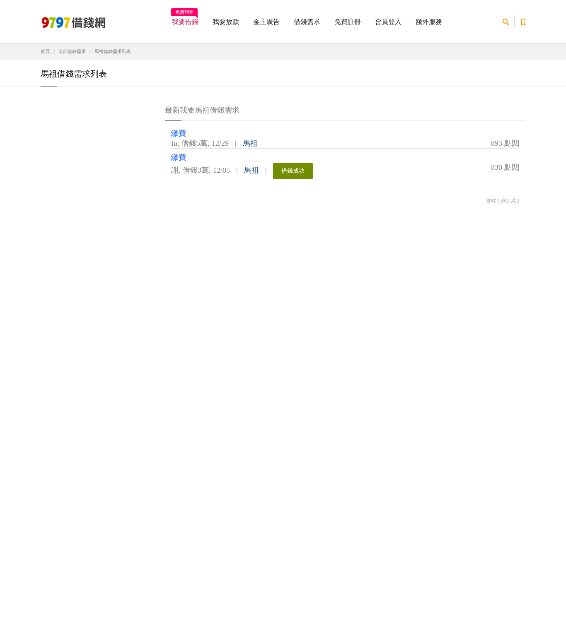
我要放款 (226, 21)
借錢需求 (307, 21)
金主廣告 (266, 21)
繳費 (178, 133)
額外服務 (429, 21)
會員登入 (388, 21)
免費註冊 (347, 21)
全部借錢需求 (72, 51)
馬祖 (250, 143)
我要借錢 (185, 19)
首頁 (45, 51)
